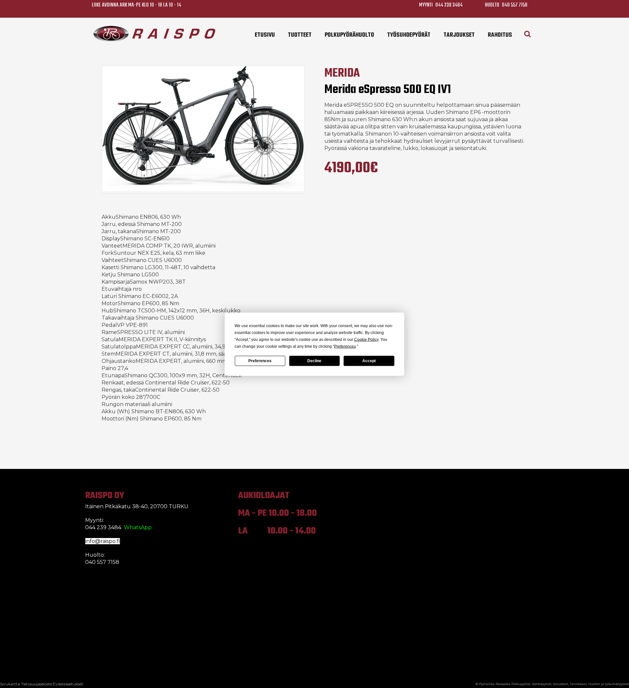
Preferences (260, 361)
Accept (369, 361)
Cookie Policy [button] (366, 339)
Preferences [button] (345, 346)
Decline (314, 361)
